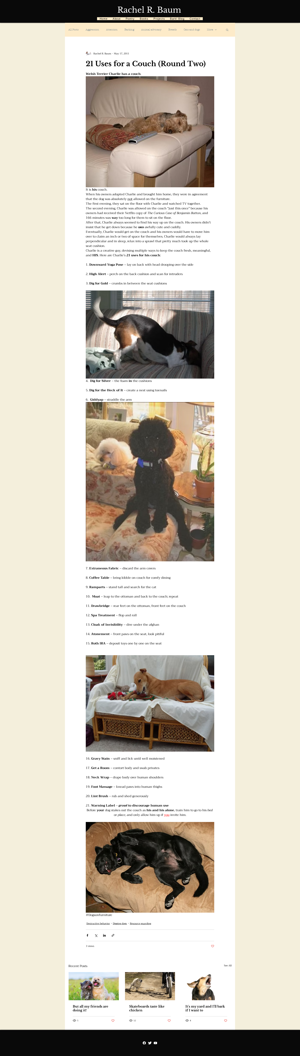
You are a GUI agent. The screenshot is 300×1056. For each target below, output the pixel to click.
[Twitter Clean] (150, 1043)
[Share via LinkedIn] (104, 935)
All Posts (73, 29)
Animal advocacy (151, 29)
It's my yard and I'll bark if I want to (205, 1008)
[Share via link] (113, 935)
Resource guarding (140, 923)
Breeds (172, 29)
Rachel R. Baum (149, 10)
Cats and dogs (192, 29)
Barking (129, 29)
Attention (112, 29)
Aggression (92, 29)
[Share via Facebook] (87, 935)
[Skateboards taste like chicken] (150, 986)
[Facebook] (144, 1043)
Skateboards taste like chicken (147, 1008)
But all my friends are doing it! (90, 1008)
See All (228, 966)
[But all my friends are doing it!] (94, 986)
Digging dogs (120, 923)
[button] (227, 29)
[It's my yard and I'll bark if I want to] (206, 986)
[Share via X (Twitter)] (96, 935)
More (210, 29)
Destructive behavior (98, 923)
